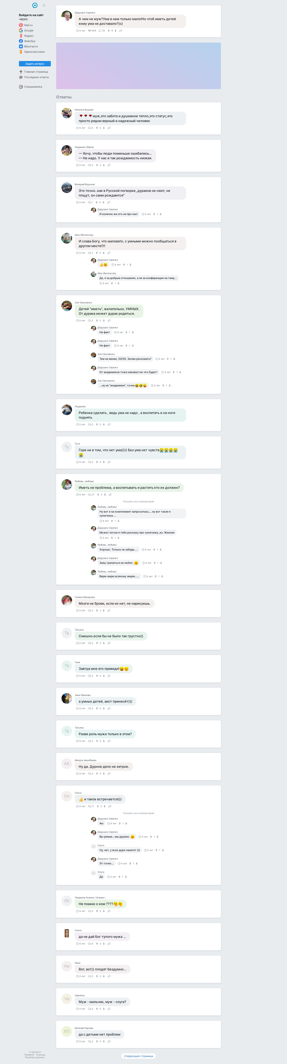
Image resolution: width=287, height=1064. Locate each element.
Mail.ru (28, 25)
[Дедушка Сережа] (68, 16)
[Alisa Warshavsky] (68, 238)
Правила (29, 1054)
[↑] (109, 30)
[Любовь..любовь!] (68, 484)
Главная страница (36, 71)
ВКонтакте (31, 46)
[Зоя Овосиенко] (68, 306)
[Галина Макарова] (68, 600)
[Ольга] (68, 933)
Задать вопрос (35, 63)
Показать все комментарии (138, 501)
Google (28, 30)
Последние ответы (36, 77)
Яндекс (29, 35)
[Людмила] (68, 409)
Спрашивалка (33, 86)
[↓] (115, 30)
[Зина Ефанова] (68, 698)
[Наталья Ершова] (68, 113)
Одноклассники (34, 51)
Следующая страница (138, 1056)
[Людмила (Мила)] (68, 150)
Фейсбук (30, 41)
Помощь (41, 1054)
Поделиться (121, 30)
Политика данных (35, 1057)
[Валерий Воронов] (68, 187)
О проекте (35, 1052)
